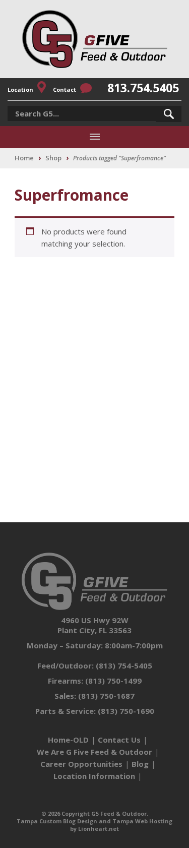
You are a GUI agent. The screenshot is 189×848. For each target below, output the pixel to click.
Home (24, 157)
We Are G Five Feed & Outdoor (94, 752)
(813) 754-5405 (124, 665)
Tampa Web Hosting (142, 821)
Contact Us (119, 740)
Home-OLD (68, 740)
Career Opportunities (81, 764)
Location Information (94, 776)
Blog (140, 764)
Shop (53, 157)
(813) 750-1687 (106, 696)
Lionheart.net (98, 828)
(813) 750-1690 (126, 711)
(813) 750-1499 (113, 681)
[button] (168, 114)
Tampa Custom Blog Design (57, 821)
